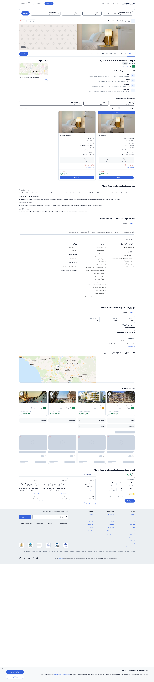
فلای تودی (61, 558)
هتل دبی (95, 551)
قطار (108, 3)
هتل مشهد (90, 551)
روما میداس (72, 420)
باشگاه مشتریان (111, 527)
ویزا (134, 527)
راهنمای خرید (111, 518)
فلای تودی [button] (91, 511)
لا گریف (73, 405)
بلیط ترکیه (72, 551)
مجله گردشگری (90, 524)
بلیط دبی (114, 551)
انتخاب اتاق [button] (123, 54)
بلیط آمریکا (59, 551)
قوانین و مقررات (111, 521)
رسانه (92, 534)
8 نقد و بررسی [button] (125, 66)
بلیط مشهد (108, 551)
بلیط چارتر (133, 551)
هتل (113, 3)
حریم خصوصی (66, 674)
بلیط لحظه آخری (52, 551)
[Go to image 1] (93, 401)
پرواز (118, 3)
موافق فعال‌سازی (15, 672)
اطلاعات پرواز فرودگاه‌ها (130, 547)
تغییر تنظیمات (15, 677)
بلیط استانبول (120, 551)
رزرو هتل (127, 21)
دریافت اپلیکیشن (89, 530)
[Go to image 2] (92, 401)
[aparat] (20, 558)
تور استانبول (34, 551)
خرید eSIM (132, 540)
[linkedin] (29, 558)
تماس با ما (91, 518)
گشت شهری (132, 534)
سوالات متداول (111, 524)
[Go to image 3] (91, 401)
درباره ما (91, 514)
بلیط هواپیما (132, 514)
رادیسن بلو (102, 420)
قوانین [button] (102, 54)
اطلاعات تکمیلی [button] (110, 511)
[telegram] (24, 558)
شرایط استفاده (57, 674)
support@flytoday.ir (27, 523)
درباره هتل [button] (116, 54)
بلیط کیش (78, 551)
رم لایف (103, 426)
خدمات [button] (133, 511)
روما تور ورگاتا (100, 405)
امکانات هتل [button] (109, 54)
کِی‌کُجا (134, 543)
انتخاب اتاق (24, 54)
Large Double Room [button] (66, 135)
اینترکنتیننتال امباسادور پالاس (125, 405)
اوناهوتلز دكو (42, 405)
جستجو (25, 13)
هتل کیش (84, 551)
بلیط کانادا (66, 551)
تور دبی (39, 551)
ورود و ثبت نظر (129, 501)
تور (134, 530)
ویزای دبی (45, 551)
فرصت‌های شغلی (90, 521)
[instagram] (33, 558)
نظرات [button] (90, 54)
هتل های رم (121, 21)
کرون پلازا (43, 420)
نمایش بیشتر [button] (131, 346)
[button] (102, 3)
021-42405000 (48, 523)
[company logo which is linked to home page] (128, 3)
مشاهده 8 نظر (90, 503)
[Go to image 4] (90, 401)
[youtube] (37, 558)
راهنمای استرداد (111, 514)
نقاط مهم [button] (96, 54)
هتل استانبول (101, 551)
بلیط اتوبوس (132, 524)
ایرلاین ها (127, 551)
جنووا (132, 420)
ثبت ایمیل (25, 517)
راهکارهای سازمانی (110, 534)
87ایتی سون (131, 426)
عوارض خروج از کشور (110, 530)
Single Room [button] (103, 135)
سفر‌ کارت (91, 527)
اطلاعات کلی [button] (131, 54)
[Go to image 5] (89, 401)
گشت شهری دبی (27, 551)
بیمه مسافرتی (132, 537)
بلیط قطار (133, 521)
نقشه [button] (46, 79)
